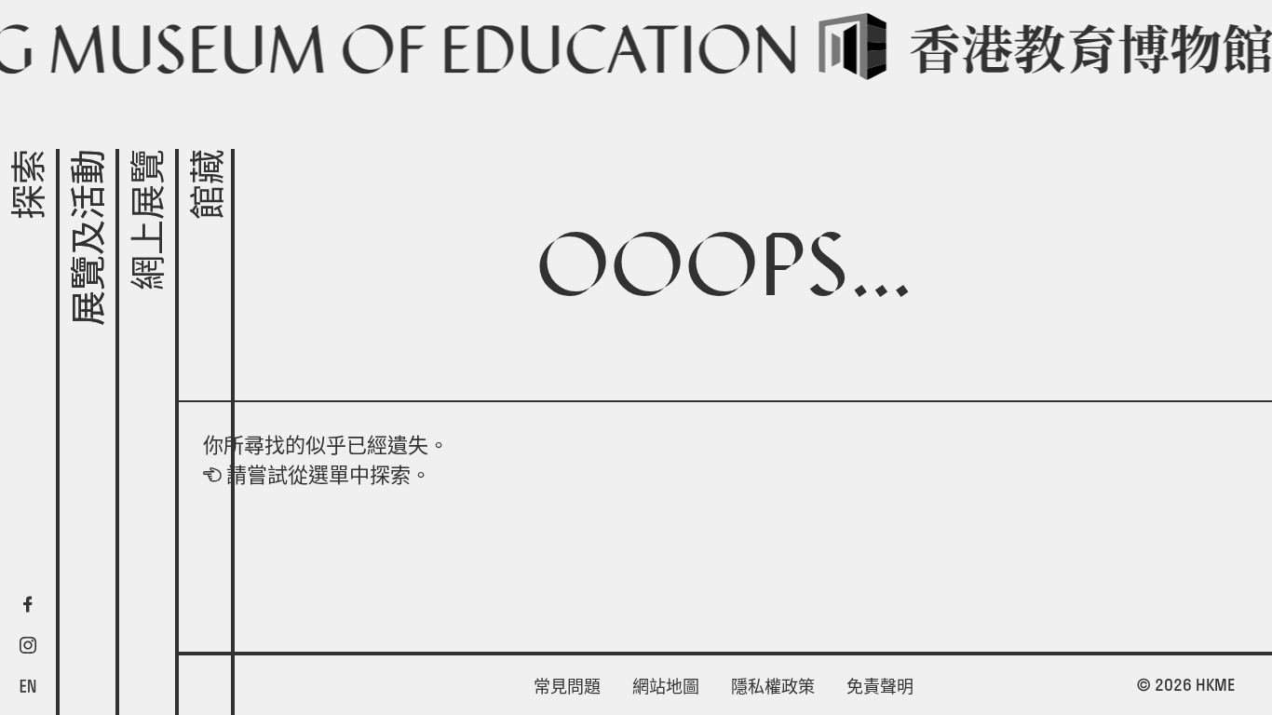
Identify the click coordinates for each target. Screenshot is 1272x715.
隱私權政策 (773, 686)
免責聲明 (879, 686)
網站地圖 (665, 686)
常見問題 (567, 686)
